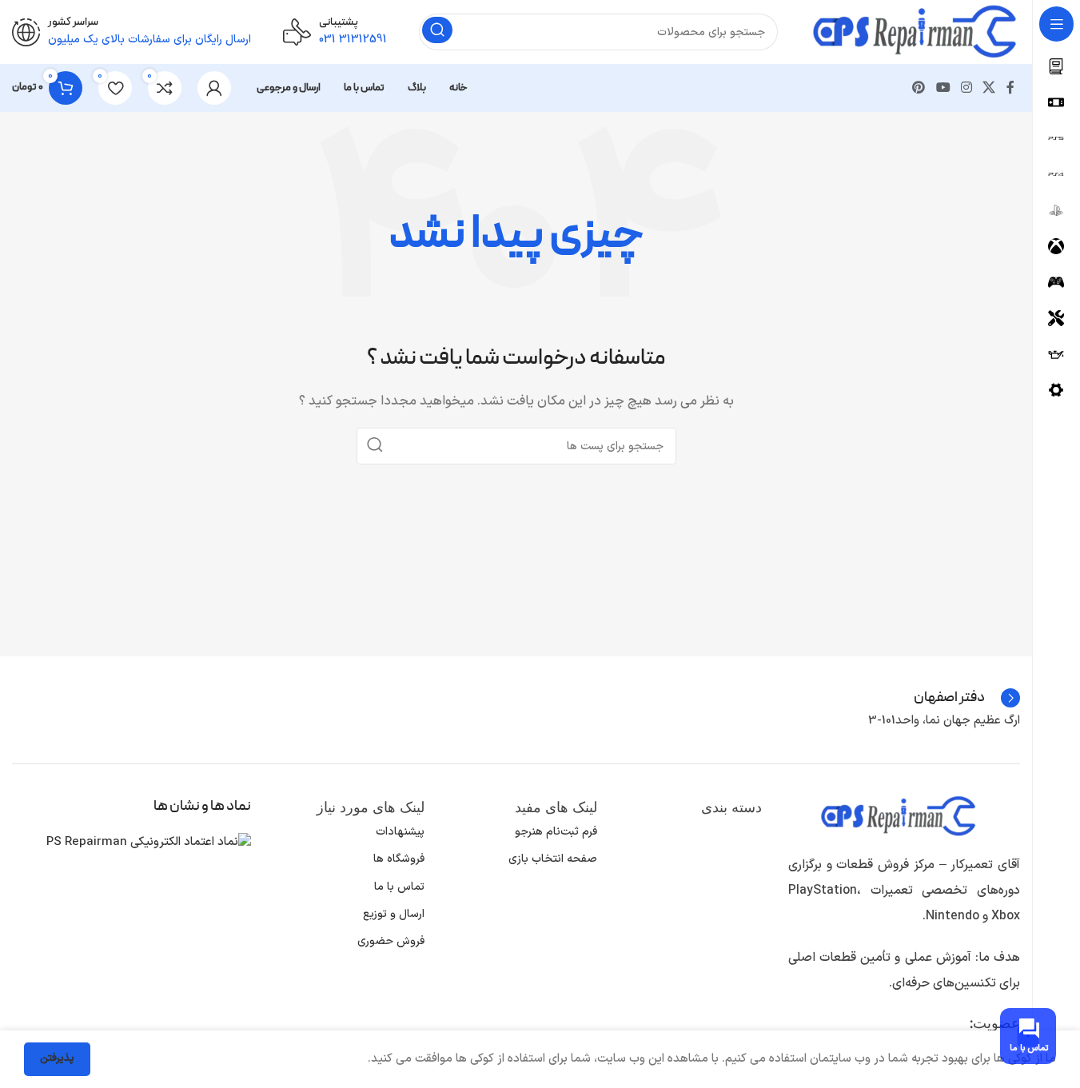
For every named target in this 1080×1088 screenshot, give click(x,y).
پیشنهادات (400, 831)
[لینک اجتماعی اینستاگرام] (966, 88)
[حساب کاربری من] (214, 88)
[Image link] (898, 816)
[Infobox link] (335, 32)
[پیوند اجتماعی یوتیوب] (943, 88)
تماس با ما (399, 887)
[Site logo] (915, 31)
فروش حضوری (390, 941)
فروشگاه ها (398, 859)
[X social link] (989, 88)
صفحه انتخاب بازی (552, 859)
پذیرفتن (57, 1058)
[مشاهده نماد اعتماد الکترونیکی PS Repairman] (148, 842)
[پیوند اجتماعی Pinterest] (919, 88)
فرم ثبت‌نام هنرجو (556, 831)
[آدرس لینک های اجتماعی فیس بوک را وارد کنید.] (1010, 88)
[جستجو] (437, 30)
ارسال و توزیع (393, 914)
